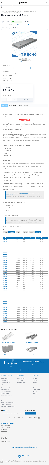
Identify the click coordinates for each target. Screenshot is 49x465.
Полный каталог (4, 431)
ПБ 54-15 (5, 268)
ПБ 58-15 (5, 276)
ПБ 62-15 (5, 284)
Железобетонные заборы (6, 397)
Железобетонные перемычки (7, 402)
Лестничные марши (5, 380)
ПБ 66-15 (5, 292)
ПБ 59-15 (5, 278)
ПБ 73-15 (5, 307)
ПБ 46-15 (5, 252)
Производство (20, 375)
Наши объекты (20, 380)
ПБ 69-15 (5, 299)
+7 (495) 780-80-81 (24, 193)
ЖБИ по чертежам (21, 378)
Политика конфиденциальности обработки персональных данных (24, 447)
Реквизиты (35, 391)
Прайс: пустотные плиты (5, 425)
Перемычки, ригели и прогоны (31, 342)
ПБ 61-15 (5, 282)
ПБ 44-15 (5, 247)
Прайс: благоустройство (5, 427)
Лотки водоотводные (5, 382)
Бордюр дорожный (5, 384)
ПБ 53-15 (5, 266)
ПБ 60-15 (5, 280)
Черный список (36, 385)
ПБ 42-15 (5, 243)
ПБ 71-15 (5, 303)
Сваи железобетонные (6, 391)
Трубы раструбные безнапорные (8, 406)
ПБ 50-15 (5, 260)
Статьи (18, 384)
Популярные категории (6, 375)
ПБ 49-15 (5, 258)
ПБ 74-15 (5, 309)
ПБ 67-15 (5, 294)
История (35, 378)
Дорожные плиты (4, 378)
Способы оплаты (36, 389)
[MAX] (42, 2)
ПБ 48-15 (5, 256)
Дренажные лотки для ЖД (6, 395)
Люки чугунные (4, 400)
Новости (35, 380)
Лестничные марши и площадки (8, 342)
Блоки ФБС (3, 354)
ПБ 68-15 (5, 296)
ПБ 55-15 (5, 270)
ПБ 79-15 (5, 319)
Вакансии (35, 382)
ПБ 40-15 (5, 239)
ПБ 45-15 (5, 250)
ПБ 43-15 (5, 245)
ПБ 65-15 (5, 290)
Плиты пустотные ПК (5, 387)
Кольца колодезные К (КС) (6, 398)
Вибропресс (19, 385)
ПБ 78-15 (5, 317)
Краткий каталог (4, 429)
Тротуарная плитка (5, 389)
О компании (36, 375)
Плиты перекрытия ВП (30, 354)
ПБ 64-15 (5, 288)
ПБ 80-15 (5, 321)
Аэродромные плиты (5, 393)
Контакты (35, 393)
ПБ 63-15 (5, 286)
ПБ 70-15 (5, 301)
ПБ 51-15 (5, 262)
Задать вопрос (25, 369)
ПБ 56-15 (5, 272)
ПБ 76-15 (5, 313)
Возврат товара (36, 387)
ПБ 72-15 (5, 305)
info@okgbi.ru (9, 194)
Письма (34, 384)
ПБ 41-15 (5, 241)
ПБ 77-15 (5, 315)
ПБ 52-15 (5, 264)
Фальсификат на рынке (22, 382)
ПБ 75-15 (5, 311)
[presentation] (33, 60)
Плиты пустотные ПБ (5, 385)
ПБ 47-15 (5, 254)
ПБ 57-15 (5, 274)
